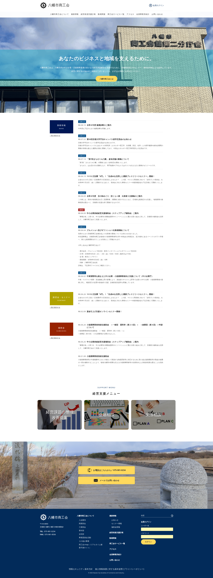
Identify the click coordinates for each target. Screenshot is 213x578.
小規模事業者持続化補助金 (98, 356)
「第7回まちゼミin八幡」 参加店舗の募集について (108, 159)
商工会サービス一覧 (116, 14)
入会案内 (82, 520)
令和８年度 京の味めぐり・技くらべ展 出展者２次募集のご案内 (114, 196)
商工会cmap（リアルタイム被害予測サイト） (90, 546)
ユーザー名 (145, 526)
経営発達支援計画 (88, 14)
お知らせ (82, 122)
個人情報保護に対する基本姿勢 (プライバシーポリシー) (119, 569)
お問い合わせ (157, 14)
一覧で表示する (55, 135)
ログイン (148, 542)
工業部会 (82, 527)
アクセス (130, 14)
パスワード (145, 533)
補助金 (81, 210)
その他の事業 (84, 541)
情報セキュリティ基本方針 (81, 569)
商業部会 (82, 523)
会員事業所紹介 (142, 14)
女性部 (81, 534)
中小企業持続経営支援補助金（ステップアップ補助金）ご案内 (113, 213)
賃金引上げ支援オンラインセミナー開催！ (104, 311)
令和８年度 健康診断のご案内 (99, 125)
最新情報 (75, 14)
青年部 (81, 530)
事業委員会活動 (85, 537)
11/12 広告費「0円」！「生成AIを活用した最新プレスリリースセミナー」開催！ (121, 176)
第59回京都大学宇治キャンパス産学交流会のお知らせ (109, 139)
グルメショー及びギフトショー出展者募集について (108, 230)
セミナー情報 (116, 523)
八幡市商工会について (59, 14)
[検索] (172, 516)
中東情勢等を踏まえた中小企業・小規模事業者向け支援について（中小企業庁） (120, 276)
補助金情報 (115, 527)
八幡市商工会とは (106, 79)
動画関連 (101, 14)
